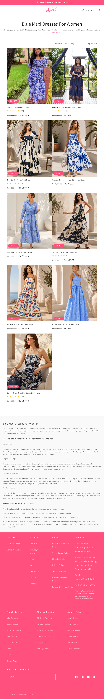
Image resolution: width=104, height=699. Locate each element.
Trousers (10, 655)
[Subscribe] (52, 677)
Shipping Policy (59, 559)
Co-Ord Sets (12, 642)
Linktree (33, 584)
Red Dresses (72, 636)
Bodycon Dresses (14, 630)
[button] (6, 10)
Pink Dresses (73, 624)
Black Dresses (73, 618)
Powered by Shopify (26, 694)
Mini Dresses (12, 618)
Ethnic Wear (12, 661)
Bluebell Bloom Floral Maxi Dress (20, 325)
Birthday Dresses (44, 618)
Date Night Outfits (45, 630)
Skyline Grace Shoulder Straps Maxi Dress (23, 393)
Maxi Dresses (12, 624)
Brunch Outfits (43, 624)
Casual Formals (44, 636)
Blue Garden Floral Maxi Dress (18, 180)
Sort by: (58, 43)
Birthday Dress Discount (36, 551)
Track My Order (13, 543)
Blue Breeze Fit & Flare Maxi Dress (65, 325)
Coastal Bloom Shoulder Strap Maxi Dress (68, 180)
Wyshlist (15, 694)
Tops (9, 648)
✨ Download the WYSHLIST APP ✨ (52, 2)
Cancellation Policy (60, 553)
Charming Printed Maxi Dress (18, 107)
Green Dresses (73, 630)
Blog (31, 565)
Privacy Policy (58, 565)
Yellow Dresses (73, 642)
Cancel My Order (14, 550)
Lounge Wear (43, 648)
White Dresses (73, 648)
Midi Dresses (12, 636)
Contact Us (34, 571)
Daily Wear (41, 642)
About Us (34, 543)
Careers (33, 577)
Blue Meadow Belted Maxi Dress (19, 252)
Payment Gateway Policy (63, 587)
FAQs (32, 559)
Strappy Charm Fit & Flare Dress (65, 252)
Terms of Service (59, 571)
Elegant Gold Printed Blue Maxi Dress (67, 107)
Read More (56, 32)
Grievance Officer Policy (59, 579)
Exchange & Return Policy (60, 545)
